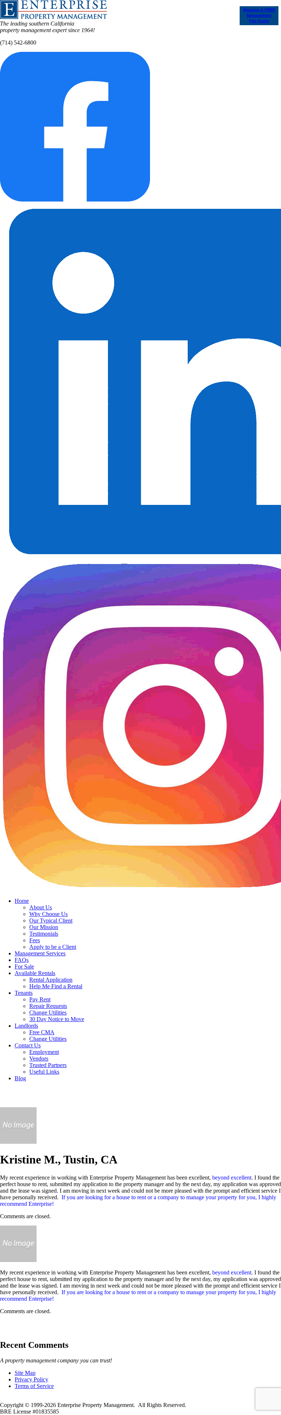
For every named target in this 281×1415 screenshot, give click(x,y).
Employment (44, 1052)
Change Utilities (48, 1012)
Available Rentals (35, 973)
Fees (34, 940)
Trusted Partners (48, 1065)
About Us (40, 907)
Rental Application (50, 980)
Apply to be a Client (52, 947)
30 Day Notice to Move (56, 1019)
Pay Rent (39, 999)
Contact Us (28, 1045)
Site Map (25, 1373)
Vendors (38, 1058)
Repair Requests (48, 1006)
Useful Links (44, 1072)
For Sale (24, 966)
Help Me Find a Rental (55, 986)
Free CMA (42, 1032)
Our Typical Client (50, 920)
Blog (20, 1078)
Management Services (40, 953)
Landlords (26, 1026)
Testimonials (43, 934)
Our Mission (43, 927)
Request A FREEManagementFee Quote (259, 15)
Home (22, 901)
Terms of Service (34, 1386)
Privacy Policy (31, 1379)
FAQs (22, 960)
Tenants (24, 993)
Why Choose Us (48, 914)
